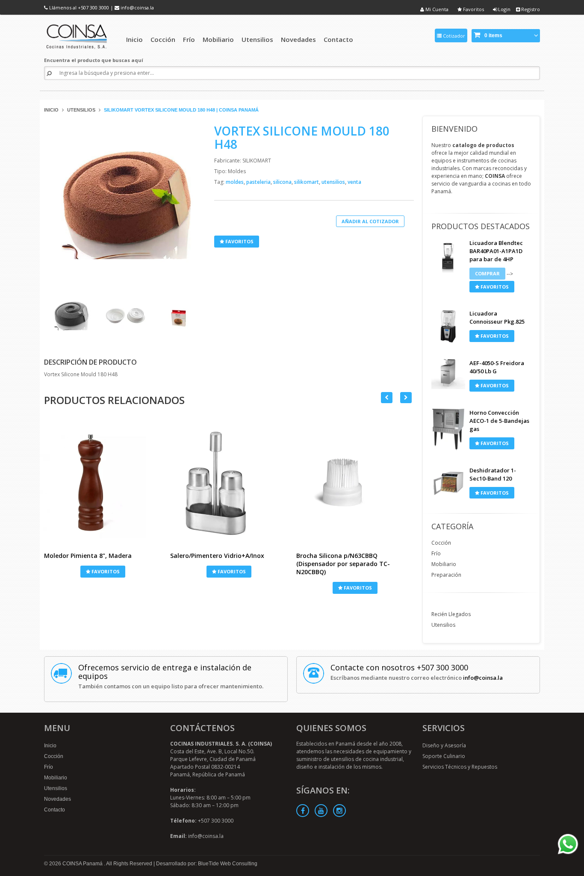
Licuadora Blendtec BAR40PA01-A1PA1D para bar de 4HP (496, 251)
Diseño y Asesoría (444, 745)
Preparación (446, 574)
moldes (235, 182)
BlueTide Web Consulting (227, 864)
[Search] (49, 73)
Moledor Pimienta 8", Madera (88, 556)
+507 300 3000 (93, 7)
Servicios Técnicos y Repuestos (459, 766)
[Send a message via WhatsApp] (568, 844)
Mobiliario (443, 564)
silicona (283, 182)
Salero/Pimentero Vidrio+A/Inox (217, 556)
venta (354, 182)
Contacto (54, 810)
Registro (530, 9)
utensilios (333, 182)
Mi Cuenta (436, 9)
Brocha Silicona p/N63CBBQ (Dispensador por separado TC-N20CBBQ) (343, 564)
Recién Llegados (451, 614)
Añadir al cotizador (370, 221)
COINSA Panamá (83, 864)
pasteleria (259, 182)
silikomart (307, 182)
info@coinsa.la (137, 7)
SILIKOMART (256, 160)
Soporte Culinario (443, 756)
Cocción (441, 542)
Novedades (57, 799)
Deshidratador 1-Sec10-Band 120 (492, 474)
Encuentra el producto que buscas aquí (93, 60)
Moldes (237, 171)
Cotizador (453, 35)
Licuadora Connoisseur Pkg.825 (497, 317)
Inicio (51, 109)
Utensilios (81, 109)
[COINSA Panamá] (77, 35)
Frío (436, 553)
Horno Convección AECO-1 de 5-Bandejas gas (499, 421)
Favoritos (473, 9)
